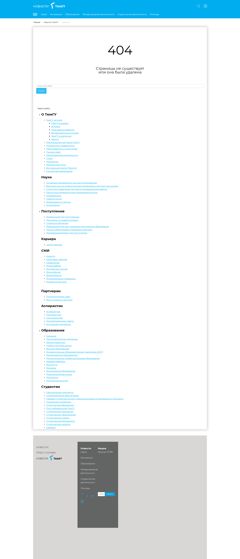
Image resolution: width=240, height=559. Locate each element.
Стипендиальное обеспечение (62, 395)
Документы (52, 162)
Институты (52, 365)
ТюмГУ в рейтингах (61, 136)
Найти (110, 494)
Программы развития (62, 130)
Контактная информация (59, 171)
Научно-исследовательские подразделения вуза (71, 192)
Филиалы (51, 368)
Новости (41, 6)
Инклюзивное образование (60, 371)
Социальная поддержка (58, 402)
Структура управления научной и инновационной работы (76, 189)
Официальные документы (60, 392)
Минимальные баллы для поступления (66, 233)
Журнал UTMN (105, 452)
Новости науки (54, 199)
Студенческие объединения (61, 415)
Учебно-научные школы (59, 345)
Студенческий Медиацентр (60, 421)
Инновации (56, 14)
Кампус (55, 139)
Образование (72, 14)
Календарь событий (56, 259)
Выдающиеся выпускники (65, 133)
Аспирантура (53, 312)
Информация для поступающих (62, 217)
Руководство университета (60, 146)
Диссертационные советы (60, 321)
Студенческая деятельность (132, 14)
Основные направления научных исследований (71, 183)
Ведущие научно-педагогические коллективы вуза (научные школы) (82, 186)
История (55, 126)
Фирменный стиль (56, 165)
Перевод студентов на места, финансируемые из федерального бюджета (84, 399)
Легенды (154, 14)
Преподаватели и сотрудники (62, 149)
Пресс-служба (46, 452)
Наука (44, 14)
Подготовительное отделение (62, 339)
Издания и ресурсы (56, 282)
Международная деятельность (98, 14)
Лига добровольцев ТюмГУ (60, 408)
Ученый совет (53, 152)
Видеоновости (54, 275)
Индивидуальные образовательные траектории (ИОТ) (74, 352)
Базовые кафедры (55, 361)
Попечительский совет (58, 297)
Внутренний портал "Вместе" (61, 168)
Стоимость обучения (57, 223)
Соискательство (54, 318)
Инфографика (53, 266)
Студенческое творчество (59, 411)
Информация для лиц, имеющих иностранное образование (77, 226)
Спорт (49, 158)
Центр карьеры (54, 245)
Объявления (53, 263)
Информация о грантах (58, 202)
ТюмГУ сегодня (54, 120)
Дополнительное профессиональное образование (73, 358)
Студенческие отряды (57, 418)
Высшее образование (57, 349)
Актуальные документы (58, 324)
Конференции (53, 196)
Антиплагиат (53, 205)
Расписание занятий (57, 381)
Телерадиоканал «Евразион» (61, 279)
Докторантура (53, 315)
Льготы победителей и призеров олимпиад (69, 230)
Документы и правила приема (62, 220)
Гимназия (51, 336)
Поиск (41, 91)
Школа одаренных (55, 342)
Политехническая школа (59, 374)
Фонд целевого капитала (59, 300)
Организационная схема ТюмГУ (63, 142)
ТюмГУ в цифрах (59, 123)
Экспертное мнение (57, 269)
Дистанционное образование (62, 355)
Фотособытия (53, 272)
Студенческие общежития (60, 405)
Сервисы (51, 427)
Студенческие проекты (58, 424)
